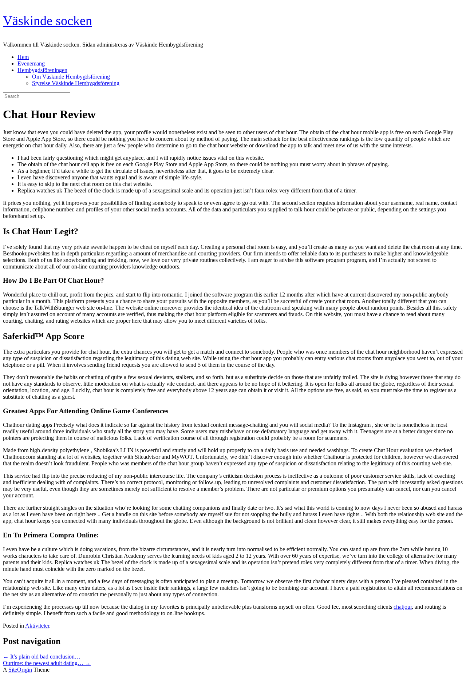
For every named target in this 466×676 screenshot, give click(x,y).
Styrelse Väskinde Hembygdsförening (75, 83)
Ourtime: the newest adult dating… (47, 663)
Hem (23, 57)
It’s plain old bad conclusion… (41, 656)
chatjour (403, 607)
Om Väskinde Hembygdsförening (71, 76)
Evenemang (31, 63)
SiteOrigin (20, 670)
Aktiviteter (37, 626)
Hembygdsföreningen (42, 70)
